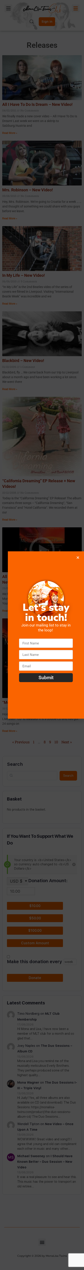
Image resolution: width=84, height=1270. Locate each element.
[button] (78, 557)
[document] (42, 635)
